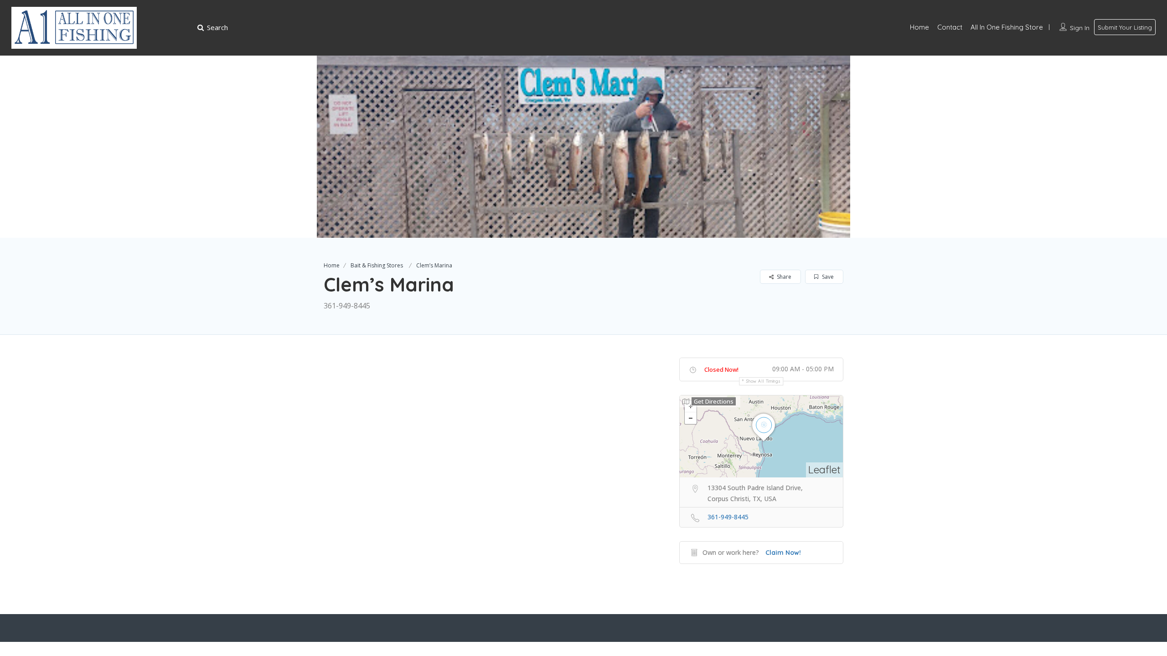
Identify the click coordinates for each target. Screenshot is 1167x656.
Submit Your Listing (1125, 27)
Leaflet (824, 469)
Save (827, 277)
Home (919, 27)
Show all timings (763, 381)
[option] (583, 147)
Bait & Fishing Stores (377, 265)
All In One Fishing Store (1007, 27)
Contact (949, 27)
